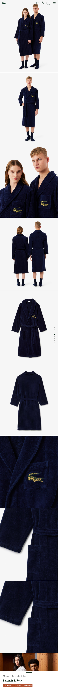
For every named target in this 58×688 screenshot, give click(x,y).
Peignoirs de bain (19, 676)
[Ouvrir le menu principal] (54, 3)
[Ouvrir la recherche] (48, 3)
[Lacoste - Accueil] (4, 3)
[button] (42, 3)
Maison (6, 676)
